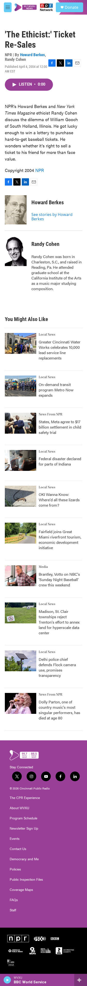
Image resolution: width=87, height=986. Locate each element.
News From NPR (50, 414)
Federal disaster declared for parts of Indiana (60, 461)
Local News (47, 335)
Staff (13, 910)
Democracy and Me (24, 859)
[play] (7, 979)
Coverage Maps (21, 890)
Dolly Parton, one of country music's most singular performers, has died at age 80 (59, 710)
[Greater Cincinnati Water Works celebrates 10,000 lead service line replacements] (20, 343)
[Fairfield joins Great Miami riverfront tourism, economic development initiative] (20, 533)
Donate (71, 7)
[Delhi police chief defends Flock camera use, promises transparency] (20, 660)
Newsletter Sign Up (24, 828)
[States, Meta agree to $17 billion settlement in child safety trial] (20, 423)
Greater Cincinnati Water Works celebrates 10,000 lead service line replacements (59, 350)
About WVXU (19, 808)
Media (43, 567)
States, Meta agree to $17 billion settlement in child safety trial (60, 427)
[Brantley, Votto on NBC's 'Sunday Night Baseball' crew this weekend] (20, 575)
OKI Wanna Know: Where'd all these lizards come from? (59, 500)
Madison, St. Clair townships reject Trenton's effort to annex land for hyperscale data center (59, 622)
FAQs (14, 900)
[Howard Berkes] (16, 209)
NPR (39, 170)
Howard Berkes (32, 54)
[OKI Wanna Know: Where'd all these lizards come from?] (20, 496)
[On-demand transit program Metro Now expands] (20, 386)
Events (15, 839)
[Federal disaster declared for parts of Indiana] (20, 460)
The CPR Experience (25, 798)
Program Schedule (23, 818)
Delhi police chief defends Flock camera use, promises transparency (57, 667)
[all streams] (80, 980)
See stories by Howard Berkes (51, 217)
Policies (15, 869)
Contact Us (18, 849)
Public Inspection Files (26, 879)
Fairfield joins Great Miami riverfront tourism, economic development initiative (60, 539)
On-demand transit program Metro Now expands (56, 390)
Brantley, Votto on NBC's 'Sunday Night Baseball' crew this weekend (59, 579)
